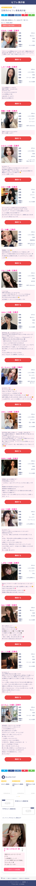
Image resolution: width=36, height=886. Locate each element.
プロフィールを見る (14, 869)
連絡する (18, 59)
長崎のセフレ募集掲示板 (6, 7)
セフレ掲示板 (18, 2)
